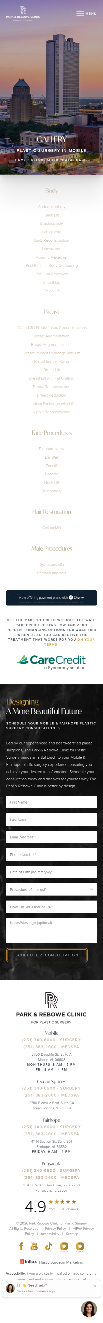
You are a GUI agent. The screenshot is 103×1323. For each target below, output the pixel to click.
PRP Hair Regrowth (52, 274)
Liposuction (52, 248)
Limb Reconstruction (51, 240)
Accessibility (50, 1233)
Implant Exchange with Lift (52, 403)
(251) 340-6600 (39, 1040)
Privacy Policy (55, 1228)
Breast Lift (52, 369)
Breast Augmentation (52, 336)
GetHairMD (51, 527)
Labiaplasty (51, 231)
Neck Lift (51, 482)
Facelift (52, 465)
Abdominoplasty (52, 206)
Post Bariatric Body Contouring (52, 265)
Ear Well (51, 457)
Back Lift (51, 215)
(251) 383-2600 (40, 1047)
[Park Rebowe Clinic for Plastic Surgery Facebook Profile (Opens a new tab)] (21, 1247)
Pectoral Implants (51, 573)
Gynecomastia (52, 564)
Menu (91, 13)
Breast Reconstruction (51, 386)
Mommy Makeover (52, 257)
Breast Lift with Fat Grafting (51, 378)
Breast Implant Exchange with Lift (52, 353)
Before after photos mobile (60, 160)
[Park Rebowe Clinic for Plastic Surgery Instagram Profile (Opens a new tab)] (64, 1247)
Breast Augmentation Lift (51, 344)
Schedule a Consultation (47, 955)
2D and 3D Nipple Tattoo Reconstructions (51, 327)
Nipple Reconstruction (51, 411)
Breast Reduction (51, 395)
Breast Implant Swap (51, 361)
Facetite (51, 474)
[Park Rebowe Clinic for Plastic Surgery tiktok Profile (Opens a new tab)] (48, 1247)
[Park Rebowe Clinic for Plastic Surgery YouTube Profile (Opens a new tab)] (34, 1247)
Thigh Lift (52, 291)
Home (20, 160)
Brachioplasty (51, 223)
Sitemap (72, 1233)
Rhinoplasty (52, 491)
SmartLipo (51, 282)
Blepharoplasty (51, 448)
